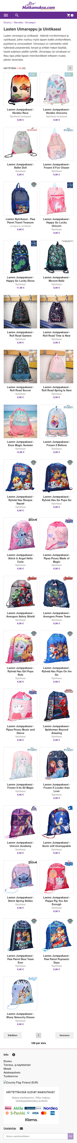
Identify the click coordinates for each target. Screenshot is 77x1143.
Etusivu (7, 22)
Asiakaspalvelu (12, 1072)
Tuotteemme (11, 1076)
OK (70, 1136)
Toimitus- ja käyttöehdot (17, 1065)
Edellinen (12, 1035)
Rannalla (18, 22)
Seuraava (64, 1035)
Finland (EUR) (30, 1082)
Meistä (7, 1068)
